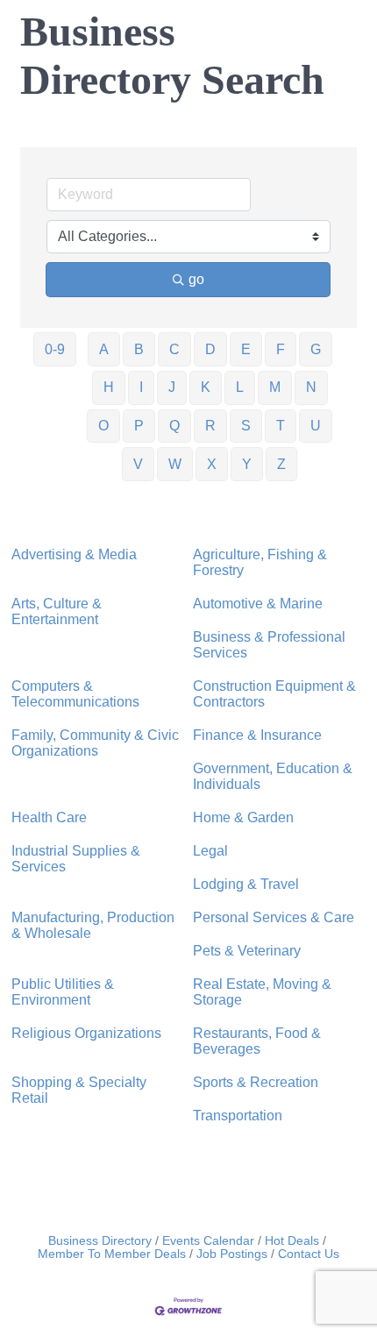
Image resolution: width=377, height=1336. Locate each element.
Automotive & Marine (258, 603)
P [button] (139, 425)
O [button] (103, 425)
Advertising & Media (74, 554)
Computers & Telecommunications (75, 694)
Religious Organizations (86, 1033)
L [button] (240, 387)
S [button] (246, 425)
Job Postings (231, 1254)
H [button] (108, 387)
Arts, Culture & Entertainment (56, 611)
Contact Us (308, 1254)
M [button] (275, 387)
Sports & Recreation (255, 1082)
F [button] (280, 349)
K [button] (205, 387)
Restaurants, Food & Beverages (257, 1041)
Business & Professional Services (269, 644)
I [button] (141, 387)
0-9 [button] (55, 349)
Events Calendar (208, 1240)
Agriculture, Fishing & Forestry (260, 562)
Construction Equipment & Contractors (274, 694)
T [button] (280, 425)
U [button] (315, 425)
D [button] (210, 349)
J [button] (171, 387)
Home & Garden (243, 817)
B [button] (139, 349)
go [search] (196, 279)
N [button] (311, 387)
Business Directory (100, 1240)
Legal (210, 850)
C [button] (174, 349)
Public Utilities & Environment (62, 992)
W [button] (174, 464)
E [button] (246, 349)
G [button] (315, 349)
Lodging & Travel (246, 884)
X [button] (212, 464)
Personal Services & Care (273, 917)
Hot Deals (292, 1240)
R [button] (210, 425)
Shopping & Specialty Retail (78, 1090)
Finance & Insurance (257, 735)
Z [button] (281, 464)
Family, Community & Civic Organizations (95, 743)
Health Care (49, 817)
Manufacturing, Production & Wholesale (92, 925)
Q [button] (174, 425)
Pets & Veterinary (247, 950)
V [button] (138, 464)
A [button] (104, 349)
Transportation (237, 1115)
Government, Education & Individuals (272, 776)
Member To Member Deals (112, 1254)
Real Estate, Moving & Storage (262, 992)
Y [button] (247, 464)
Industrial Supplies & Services (75, 858)
